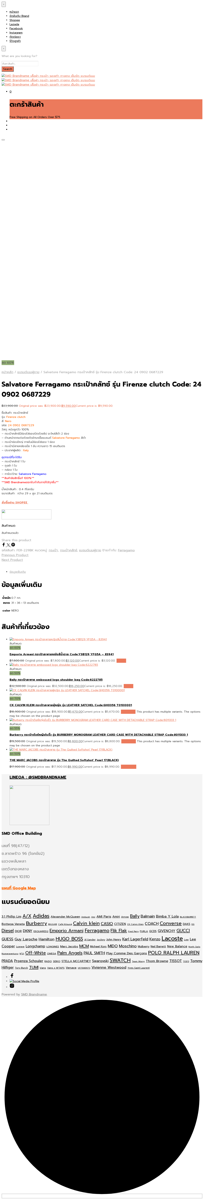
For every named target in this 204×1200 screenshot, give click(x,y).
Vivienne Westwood (108, 967)
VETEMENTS (84, 967)
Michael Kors (98, 946)
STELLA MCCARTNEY (76, 961)
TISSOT (175, 961)
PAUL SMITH (94, 953)
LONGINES (52, 946)
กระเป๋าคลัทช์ (68, 550)
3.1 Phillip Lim (11, 916)
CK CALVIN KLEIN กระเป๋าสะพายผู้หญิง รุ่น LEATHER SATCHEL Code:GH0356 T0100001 (71, 705)
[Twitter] (9, 545)
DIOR (18, 931)
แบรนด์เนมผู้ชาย (28, 372)
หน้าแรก (14, 12)
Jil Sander (90, 939)
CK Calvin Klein (135, 924)
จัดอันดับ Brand (19, 16)
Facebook (16, 28)
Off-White (35, 953)
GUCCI (183, 930)
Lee (186, 939)
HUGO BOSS (69, 938)
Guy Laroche (26, 939)
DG (192, 924)
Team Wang (138, 961)
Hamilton (46, 939)
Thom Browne (157, 960)
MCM (84, 946)
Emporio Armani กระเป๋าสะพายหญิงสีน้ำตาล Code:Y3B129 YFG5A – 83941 (62, 654)
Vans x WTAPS (56, 968)
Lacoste (172, 938)
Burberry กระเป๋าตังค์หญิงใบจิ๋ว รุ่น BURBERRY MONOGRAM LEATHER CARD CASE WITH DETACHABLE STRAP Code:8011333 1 (99, 735)
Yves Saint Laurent (139, 968)
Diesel (8, 930)
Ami (93, 916)
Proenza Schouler (28, 960)
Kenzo (154, 939)
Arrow (125, 917)
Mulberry (143, 946)
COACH (152, 924)
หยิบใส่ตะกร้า (128, 767)
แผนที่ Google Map (19, 888)
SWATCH (120, 960)
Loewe (20, 946)
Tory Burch (21, 968)
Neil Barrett (158, 946)
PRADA (7, 960)
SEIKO (56, 961)
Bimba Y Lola (167, 916)
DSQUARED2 (40, 931)
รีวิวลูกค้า (15, 41)
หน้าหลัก (7, 372)
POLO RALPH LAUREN (173, 952)
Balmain (148, 916)
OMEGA (51, 953)
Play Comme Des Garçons (126, 953)
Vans (43, 968)
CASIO (107, 924)
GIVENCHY (166, 930)
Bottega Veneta (13, 924)
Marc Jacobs (69, 946)
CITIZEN (120, 924)
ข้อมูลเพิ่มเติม (18, 572)
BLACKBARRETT (188, 916)
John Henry (113, 939)
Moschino (128, 946)
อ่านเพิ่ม (121, 661)
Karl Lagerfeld (135, 939)
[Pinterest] (13, 545)
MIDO (113, 946)
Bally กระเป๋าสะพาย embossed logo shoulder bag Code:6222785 (56, 680)
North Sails (194, 946)
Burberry (36, 923)
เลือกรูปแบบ (128, 712)
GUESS (7, 939)
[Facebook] (4, 545)
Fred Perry (133, 931)
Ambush (85, 916)
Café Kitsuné (65, 924)
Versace (71, 968)
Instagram (16, 33)
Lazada (14, 24)
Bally (134, 916)
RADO (48, 961)
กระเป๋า (53, 550)
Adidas (41, 916)
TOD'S (186, 961)
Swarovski (100, 961)
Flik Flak (119, 930)
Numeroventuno (10, 953)
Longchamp (35, 946)
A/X (27, 916)
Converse (171, 923)
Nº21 (22, 953)
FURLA (144, 931)
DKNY (27, 931)
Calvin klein (86, 923)
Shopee (15, 20)
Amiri (116, 916)
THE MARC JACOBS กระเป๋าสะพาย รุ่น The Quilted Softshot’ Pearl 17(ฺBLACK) (64, 760)
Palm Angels (69, 953)
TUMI (33, 967)
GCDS (153, 931)
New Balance (177, 946)
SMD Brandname (34, 994)
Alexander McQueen (65, 916)
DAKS (186, 924)
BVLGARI (52, 924)
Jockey (101, 939)
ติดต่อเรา (15, 37)
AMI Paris (103, 916)
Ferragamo (126, 550)
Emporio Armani (66, 930)
